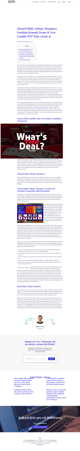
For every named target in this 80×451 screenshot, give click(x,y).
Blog (59, 1)
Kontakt (69, 1)
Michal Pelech (25, 41)
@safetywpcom (53, 440)
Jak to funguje (35, 1)
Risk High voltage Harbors (24, 59)
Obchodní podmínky (40, 444)
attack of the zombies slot (42, 107)
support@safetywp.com (31, 440)
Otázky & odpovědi (52, 1)
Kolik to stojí (43, 1)
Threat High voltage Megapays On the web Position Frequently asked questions (26, 56)
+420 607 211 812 (43, 440)
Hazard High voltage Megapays (26, 52)
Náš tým (63, 1)
